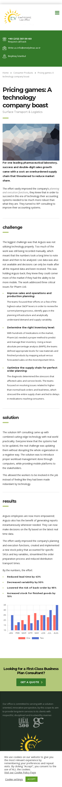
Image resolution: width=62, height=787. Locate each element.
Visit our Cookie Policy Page (20, 772)
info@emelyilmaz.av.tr (28, 47)
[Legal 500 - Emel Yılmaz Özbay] (31, 722)
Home (6, 72)
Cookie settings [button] (14, 779)
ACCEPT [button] (31, 779)
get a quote (29, 682)
